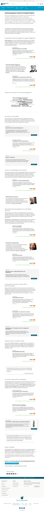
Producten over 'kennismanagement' (11, 463)
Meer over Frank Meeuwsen (20, 250)
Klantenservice (4, 481)
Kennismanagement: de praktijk (12, 435)
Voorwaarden (4, 486)
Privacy (26, 503)
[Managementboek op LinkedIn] (20, 508)
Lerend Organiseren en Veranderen (25, 384)
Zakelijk (14, 481)
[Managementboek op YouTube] (22, 508)
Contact (3, 484)
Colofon (22, 503)
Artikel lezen (33, 164)
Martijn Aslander (15, 219)
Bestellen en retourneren (6, 488)
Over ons (30, 504)
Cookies (30, 503)
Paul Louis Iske (21, 172)
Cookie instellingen (35, 503)
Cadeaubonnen (15, 486)
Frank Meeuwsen (8, 219)
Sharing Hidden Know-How (29, 373)
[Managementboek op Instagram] (24, 508)
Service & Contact (24, 504)
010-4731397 (41, 7)
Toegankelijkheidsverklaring (16, 504)
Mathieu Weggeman (8, 40)
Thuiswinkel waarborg (8, 503)
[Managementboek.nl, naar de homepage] (5, 4)
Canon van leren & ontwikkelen (11, 386)
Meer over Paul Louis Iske (17, 203)
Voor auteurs (4, 491)
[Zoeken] (27, 4)
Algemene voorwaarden (16, 503)
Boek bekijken (14, 83)
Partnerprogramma (5, 495)
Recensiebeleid (4, 493)
